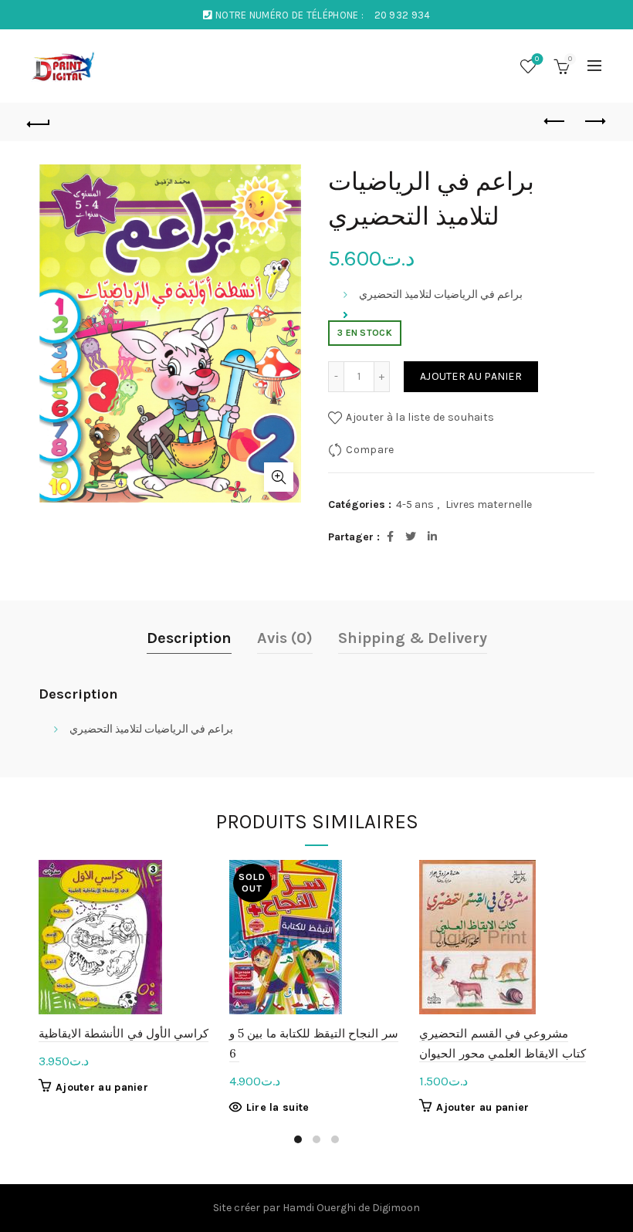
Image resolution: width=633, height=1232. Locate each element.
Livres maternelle (488, 504)
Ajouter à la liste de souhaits (420, 417)
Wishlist (537, 59)
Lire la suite (278, 1107)
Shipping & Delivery (412, 638)
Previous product (556, 122)
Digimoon (396, 1207)
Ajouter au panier (471, 376)
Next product (594, 122)
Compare (370, 449)
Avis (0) (285, 638)
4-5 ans (415, 504)
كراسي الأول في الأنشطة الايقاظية (123, 1033)
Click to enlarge (278, 477)
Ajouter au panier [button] (102, 1087)
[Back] (39, 122)
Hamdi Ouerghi (319, 1207)
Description (189, 638)
